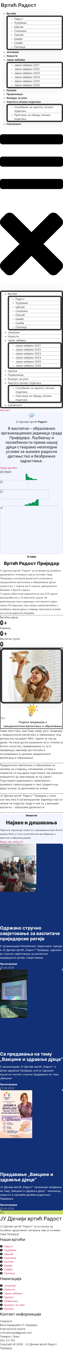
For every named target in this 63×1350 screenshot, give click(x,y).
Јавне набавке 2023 (27, 73)
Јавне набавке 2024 (27, 77)
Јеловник (14, 332)
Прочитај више (8, 963)
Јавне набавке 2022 (27, 69)
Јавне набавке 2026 (27, 85)
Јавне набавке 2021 (26, 65)
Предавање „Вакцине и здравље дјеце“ (26, 1177)
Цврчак (19, 26)
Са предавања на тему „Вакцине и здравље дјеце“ (31, 1056)
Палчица (19, 46)
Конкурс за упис (18, 378)
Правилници (16, 374)
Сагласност (13, 124)
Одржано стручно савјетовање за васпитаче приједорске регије (30, 933)
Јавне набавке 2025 (27, 81)
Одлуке (12, 370)
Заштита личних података (23, 101)
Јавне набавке (15, 59)
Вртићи (11, 13)
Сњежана (20, 30)
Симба (18, 42)
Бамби (18, 38)
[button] (31, 208)
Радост (18, 18)
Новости (13, 336)
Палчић (19, 34)
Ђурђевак (20, 22)
